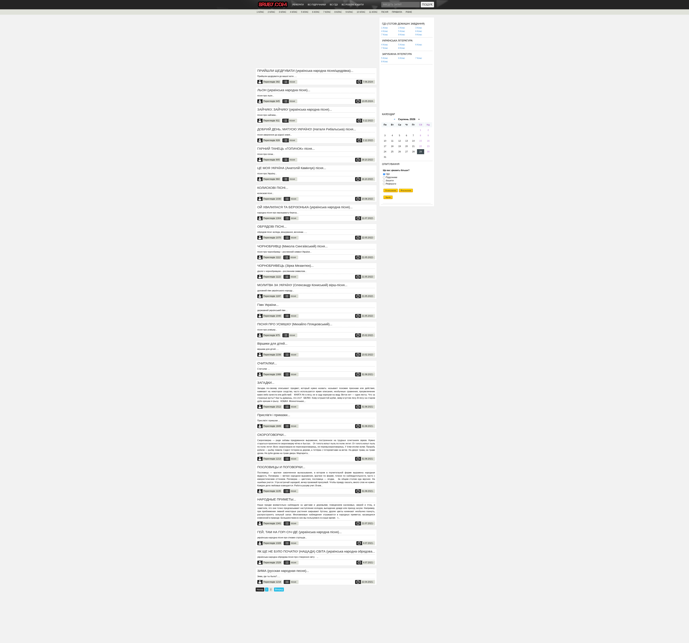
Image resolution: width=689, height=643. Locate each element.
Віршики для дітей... (272, 343)
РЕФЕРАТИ (298, 4)
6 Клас (418, 31)
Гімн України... (268, 305)
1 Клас (384, 28)
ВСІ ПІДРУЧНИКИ (317, 4)
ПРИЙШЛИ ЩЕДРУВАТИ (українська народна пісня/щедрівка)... (305, 71)
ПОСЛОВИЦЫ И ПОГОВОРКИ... (281, 467)
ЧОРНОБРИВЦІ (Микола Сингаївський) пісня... (292, 246)
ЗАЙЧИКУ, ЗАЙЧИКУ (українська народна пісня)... (294, 109)
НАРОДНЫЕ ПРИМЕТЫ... (276, 499)
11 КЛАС (373, 12)
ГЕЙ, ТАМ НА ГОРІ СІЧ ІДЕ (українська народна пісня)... (299, 532)
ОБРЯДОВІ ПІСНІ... (272, 226)
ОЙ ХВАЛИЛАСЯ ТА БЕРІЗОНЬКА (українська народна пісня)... (305, 207)
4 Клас (384, 31)
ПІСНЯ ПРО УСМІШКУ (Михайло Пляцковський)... (294, 324)
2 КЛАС (271, 12)
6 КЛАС (316, 12)
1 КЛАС (260, 12)
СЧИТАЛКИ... (267, 363)
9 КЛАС (349, 12)
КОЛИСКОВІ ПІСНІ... (272, 188)
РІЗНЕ (409, 12)
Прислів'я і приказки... (273, 415)
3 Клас (418, 28)
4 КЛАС (293, 12)
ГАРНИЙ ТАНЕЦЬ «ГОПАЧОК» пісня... (286, 148)
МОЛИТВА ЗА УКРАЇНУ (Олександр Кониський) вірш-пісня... (302, 285)
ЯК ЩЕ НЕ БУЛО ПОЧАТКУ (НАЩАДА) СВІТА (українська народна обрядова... (316, 551)
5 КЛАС (305, 12)
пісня (292, 82)
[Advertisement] (316, 42)
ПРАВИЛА (397, 12)
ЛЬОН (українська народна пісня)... (283, 90)
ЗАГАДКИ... (265, 383)
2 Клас (401, 28)
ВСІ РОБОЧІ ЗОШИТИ (353, 4)
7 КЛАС (327, 12)
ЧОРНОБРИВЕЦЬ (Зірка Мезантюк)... (285, 265)
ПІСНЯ (384, 12)
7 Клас (384, 34)
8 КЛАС (338, 12)
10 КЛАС (361, 12)
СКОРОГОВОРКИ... (271, 435)
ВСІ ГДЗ (334, 4)
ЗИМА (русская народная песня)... (283, 571)
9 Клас (418, 34)
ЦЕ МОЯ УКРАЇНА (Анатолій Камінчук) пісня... (291, 168)
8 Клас (401, 34)
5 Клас (401, 31)
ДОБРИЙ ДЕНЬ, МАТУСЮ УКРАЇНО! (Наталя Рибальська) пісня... (306, 129)
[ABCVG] (273, 6)
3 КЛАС (282, 12)
